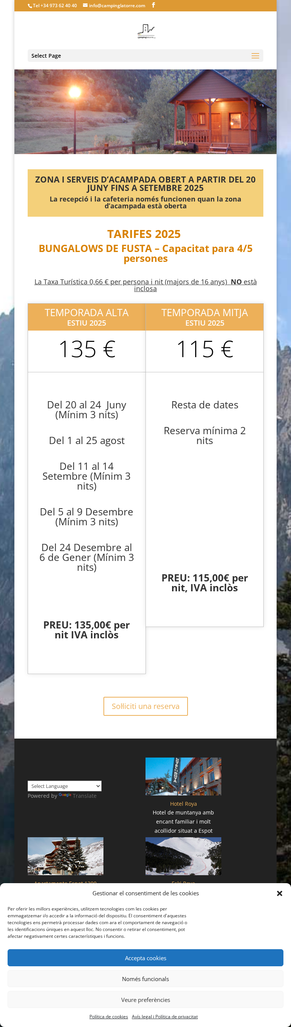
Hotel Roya (183, 803)
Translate (85, 795)
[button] (279, 893)
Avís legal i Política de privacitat (165, 1016)
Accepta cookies (145, 958)
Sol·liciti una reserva (146, 706)
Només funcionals (145, 979)
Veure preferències (145, 999)
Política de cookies (108, 1016)
